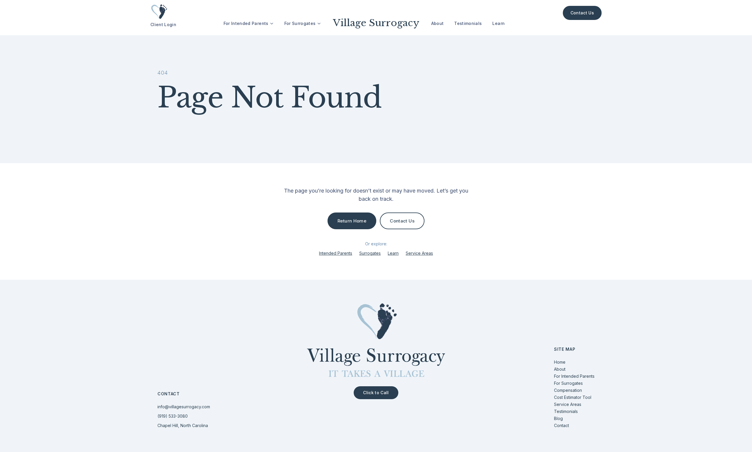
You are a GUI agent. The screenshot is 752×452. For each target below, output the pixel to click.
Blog (558, 418)
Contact (561, 425)
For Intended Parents (246, 23)
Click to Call (376, 392)
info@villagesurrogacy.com (183, 406)
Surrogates (370, 253)
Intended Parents (335, 253)
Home (559, 362)
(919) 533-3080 (172, 416)
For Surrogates (300, 23)
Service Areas (419, 253)
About (437, 23)
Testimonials (468, 23)
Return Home (352, 221)
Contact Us (582, 12)
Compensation (568, 390)
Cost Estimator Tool (572, 397)
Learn (498, 23)
